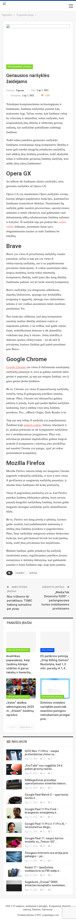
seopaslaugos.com (50, 915)
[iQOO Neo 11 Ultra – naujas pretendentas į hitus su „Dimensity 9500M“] (14, 754)
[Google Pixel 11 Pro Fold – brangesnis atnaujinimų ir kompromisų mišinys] (14, 813)
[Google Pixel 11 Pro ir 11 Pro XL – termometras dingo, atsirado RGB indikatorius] (14, 827)
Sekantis (25, 727)
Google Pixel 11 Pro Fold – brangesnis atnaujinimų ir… (41, 811)
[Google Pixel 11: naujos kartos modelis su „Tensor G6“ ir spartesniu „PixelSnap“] (14, 842)
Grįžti (13, 727)
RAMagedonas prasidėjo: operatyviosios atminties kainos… (46, 782)
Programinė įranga (20, 66)
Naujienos (47, 650)
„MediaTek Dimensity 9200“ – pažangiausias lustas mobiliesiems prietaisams (55, 600)
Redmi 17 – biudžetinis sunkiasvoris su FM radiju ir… (43, 869)
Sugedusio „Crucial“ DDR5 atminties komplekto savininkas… (46, 883)
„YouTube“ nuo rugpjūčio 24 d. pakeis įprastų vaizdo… (44, 767)
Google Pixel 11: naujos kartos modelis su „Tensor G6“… (44, 840)
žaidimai (33, 573)
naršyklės (20, 573)
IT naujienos (19, 906)
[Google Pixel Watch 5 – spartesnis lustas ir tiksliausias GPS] (14, 798)
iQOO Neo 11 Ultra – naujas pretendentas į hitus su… (42, 752)
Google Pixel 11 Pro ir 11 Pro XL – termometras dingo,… (46, 825)
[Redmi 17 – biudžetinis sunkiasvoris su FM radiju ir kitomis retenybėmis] (14, 871)
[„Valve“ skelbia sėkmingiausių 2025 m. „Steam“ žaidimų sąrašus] (21, 688)
